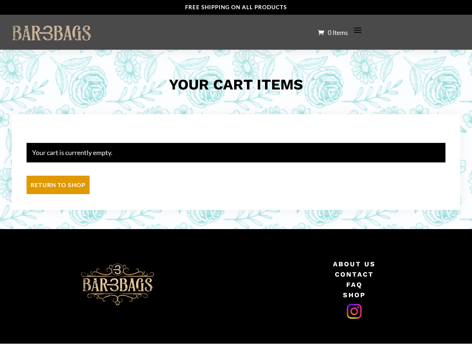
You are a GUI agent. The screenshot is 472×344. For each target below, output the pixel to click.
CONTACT (354, 274)
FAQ (354, 284)
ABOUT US (354, 264)
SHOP (354, 295)
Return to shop (58, 184)
